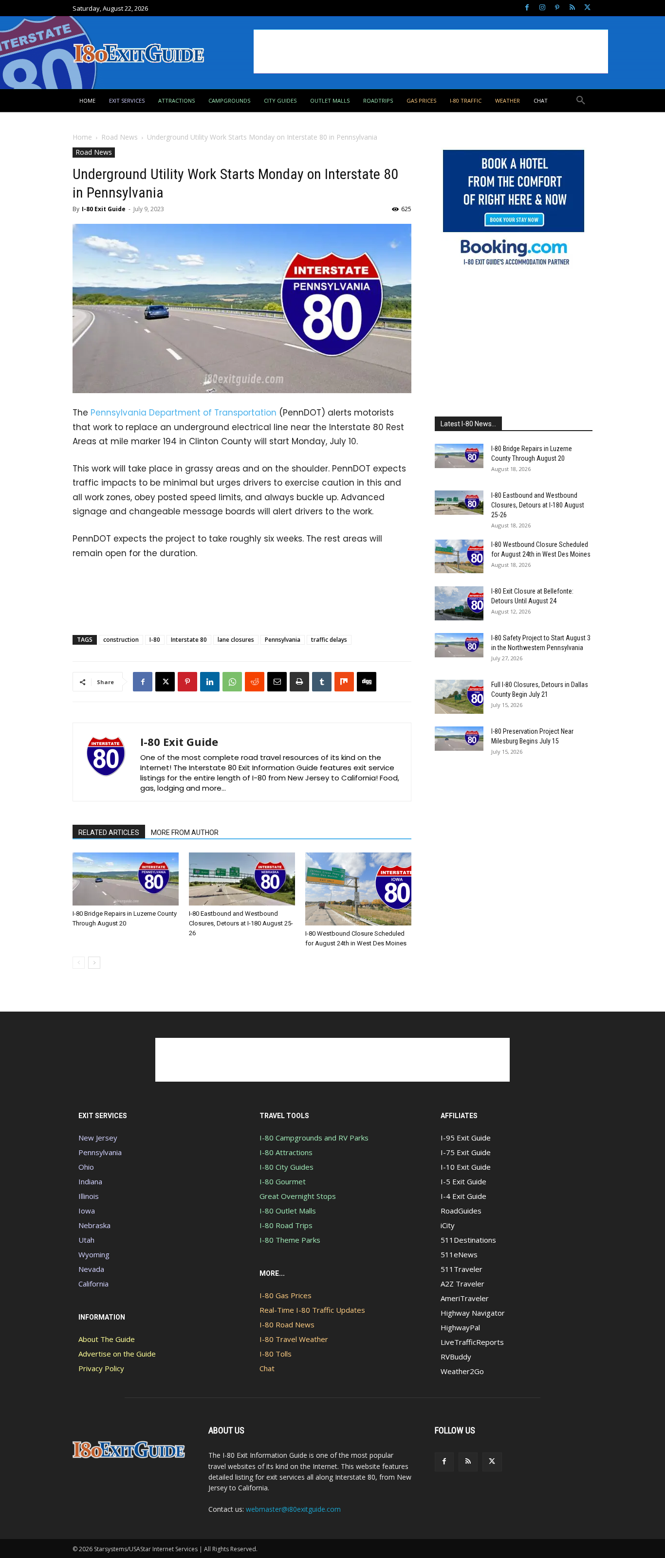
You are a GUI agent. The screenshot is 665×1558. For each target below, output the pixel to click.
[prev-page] (79, 963)
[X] (587, 8)
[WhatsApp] (232, 681)
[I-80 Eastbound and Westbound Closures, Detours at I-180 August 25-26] (242, 879)
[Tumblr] (322, 681)
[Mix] (344, 681)
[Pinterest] (557, 8)
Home (82, 137)
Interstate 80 (189, 639)
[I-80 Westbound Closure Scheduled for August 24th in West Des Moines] (358, 888)
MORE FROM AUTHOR (185, 832)
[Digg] (366, 681)
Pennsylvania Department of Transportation (184, 412)
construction (121, 639)
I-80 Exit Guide (104, 209)
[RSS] (572, 8)
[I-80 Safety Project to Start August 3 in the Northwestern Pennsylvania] (459, 645)
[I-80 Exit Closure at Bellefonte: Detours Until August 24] (459, 603)
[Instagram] (542, 8)
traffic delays (329, 639)
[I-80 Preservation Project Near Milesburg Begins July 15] (459, 738)
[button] (580, 100)
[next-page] (94, 963)
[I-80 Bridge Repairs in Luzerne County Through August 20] (126, 879)
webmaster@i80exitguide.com (293, 1509)
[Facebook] (527, 8)
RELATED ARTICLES (108, 832)
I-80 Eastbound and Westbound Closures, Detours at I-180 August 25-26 (241, 923)
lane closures (236, 639)
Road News (119, 137)
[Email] (277, 681)
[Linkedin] (210, 681)
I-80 (154, 639)
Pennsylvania (282, 639)
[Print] (299, 681)
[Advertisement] (431, 51)
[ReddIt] (254, 681)
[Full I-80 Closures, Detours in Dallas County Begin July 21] (459, 697)
